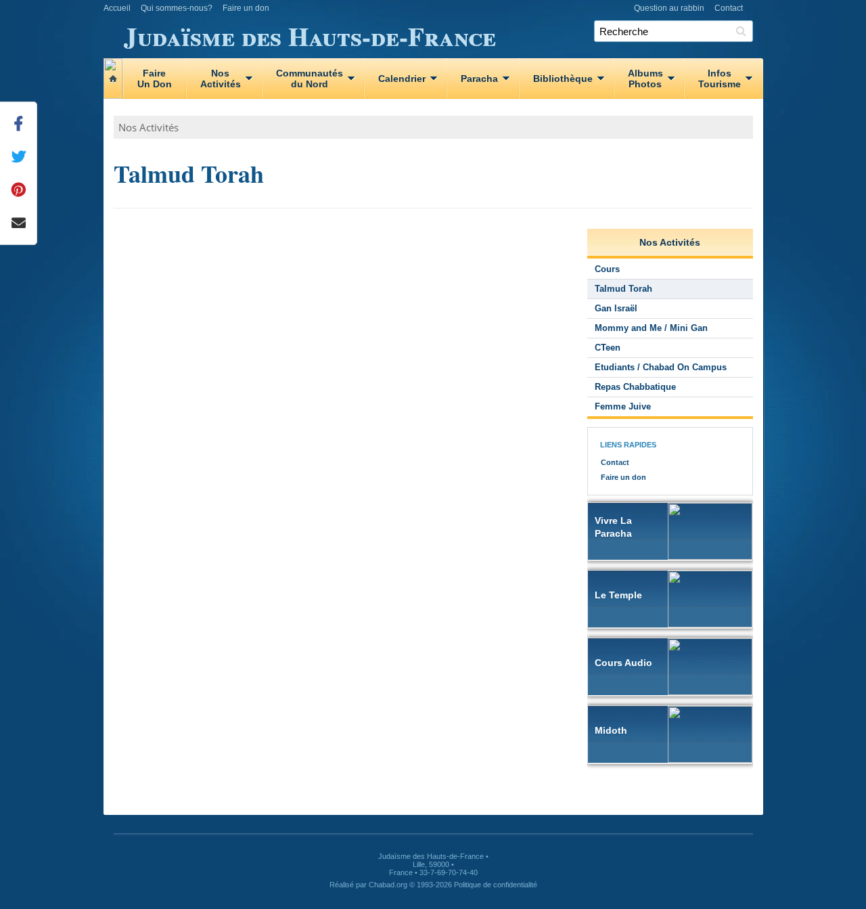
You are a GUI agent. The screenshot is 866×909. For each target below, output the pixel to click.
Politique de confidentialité (495, 885)
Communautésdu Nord (309, 78)
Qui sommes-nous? (176, 8)
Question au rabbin (669, 8)
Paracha (479, 78)
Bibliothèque (563, 78)
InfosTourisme (719, 78)
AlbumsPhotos (645, 78)
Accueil (117, 8)
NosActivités (220, 78)
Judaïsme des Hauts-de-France (310, 33)
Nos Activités (148, 127)
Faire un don (246, 8)
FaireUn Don (154, 78)
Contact (728, 8)
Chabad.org (388, 885)
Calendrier (402, 78)
